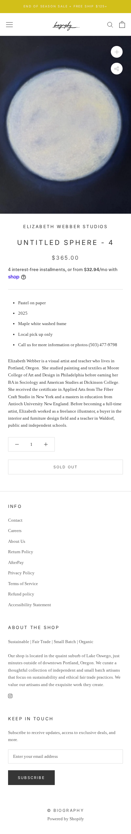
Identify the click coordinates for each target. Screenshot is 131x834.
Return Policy (20, 551)
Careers (14, 530)
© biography (65, 810)
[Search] (110, 24)
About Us (16, 541)
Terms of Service (23, 583)
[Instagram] (10, 695)
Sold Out (65, 467)
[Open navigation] (9, 24)
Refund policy (21, 593)
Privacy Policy (21, 572)
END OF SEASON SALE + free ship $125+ (65, 6)
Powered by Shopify (65, 818)
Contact (15, 520)
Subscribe (31, 777)
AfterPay (16, 562)
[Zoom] (117, 52)
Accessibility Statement (29, 604)
